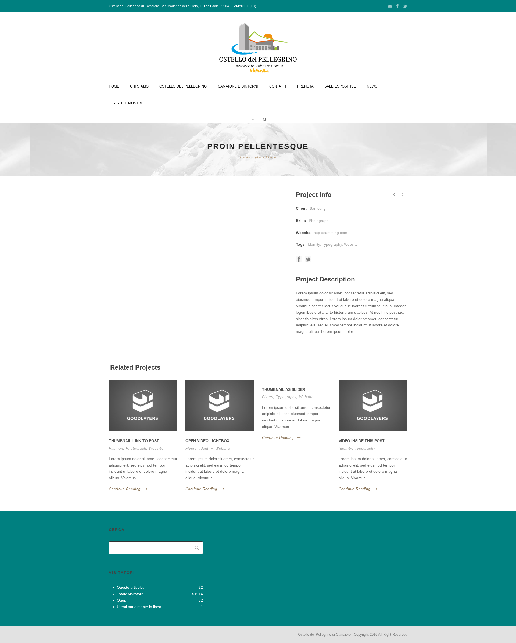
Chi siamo (139, 86)
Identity (314, 244)
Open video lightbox (207, 441)
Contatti (277, 86)
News (372, 86)
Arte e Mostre (128, 103)
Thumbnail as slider (283, 389)
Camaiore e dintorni (238, 86)
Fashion (116, 448)
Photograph (136, 448)
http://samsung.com (330, 232)
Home (114, 86)
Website (351, 244)
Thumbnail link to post (134, 441)
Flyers (191, 448)
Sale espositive (340, 86)
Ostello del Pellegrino (183, 86)
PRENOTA (305, 86)
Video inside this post (362, 441)
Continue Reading (125, 489)
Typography (332, 244)
